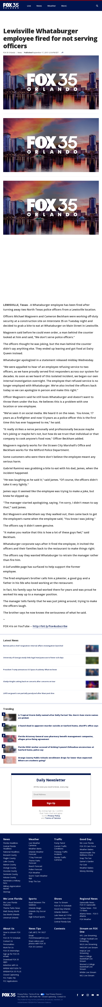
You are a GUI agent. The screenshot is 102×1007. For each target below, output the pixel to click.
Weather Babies (86, 849)
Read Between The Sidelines (37, 903)
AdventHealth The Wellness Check (87, 853)
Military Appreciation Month (12, 887)
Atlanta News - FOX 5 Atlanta (89, 914)
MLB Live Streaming (88, 944)
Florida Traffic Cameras (60, 858)
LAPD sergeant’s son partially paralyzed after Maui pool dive (28, 693)
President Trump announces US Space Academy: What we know (30, 669)
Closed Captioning (11, 974)
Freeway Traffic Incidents (61, 853)
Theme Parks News (11, 908)
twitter (82, 995)
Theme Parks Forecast (34, 861)
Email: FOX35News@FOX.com (39, 936)
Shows (58, 898)
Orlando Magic (35, 908)
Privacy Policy (54, 815)
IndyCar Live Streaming (85, 951)
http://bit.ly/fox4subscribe (50, 626)
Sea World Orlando (11, 914)
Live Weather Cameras (34, 844)
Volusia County (9, 877)
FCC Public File (9, 978)
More (63, 5)
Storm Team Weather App (38, 877)
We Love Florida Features (10, 903)
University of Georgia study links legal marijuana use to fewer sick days (33, 657)
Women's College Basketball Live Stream (87, 966)
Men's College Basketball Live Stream (86, 958)
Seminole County (10, 874)
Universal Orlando (10, 917)
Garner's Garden (87, 861)
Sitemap (6, 892)
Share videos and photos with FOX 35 (37, 942)
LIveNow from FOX (62, 918)
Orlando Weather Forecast (36, 853)
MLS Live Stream (87, 975)
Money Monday (86, 871)
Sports (33, 898)
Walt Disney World (11, 911)
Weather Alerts (35, 848)
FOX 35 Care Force (88, 846)
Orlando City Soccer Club (37, 912)
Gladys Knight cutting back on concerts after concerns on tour (29, 681)
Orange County (9, 868)
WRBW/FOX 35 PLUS (12, 971)
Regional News (88, 898)
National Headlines (11, 852)
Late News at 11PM (62, 915)
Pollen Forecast (35, 869)
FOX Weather (34, 872)
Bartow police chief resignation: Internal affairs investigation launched (33, 646)
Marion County (9, 864)
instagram (88, 995)
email (98, 995)
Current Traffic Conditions (60, 847)
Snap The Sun (35, 881)
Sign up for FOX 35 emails (11, 955)
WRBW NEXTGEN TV (12, 968)
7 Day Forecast (35, 857)
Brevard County (10, 855)
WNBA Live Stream (88, 972)
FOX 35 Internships (11, 950)
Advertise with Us (10, 965)
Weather (34, 839)
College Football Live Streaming (89, 939)
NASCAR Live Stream (89, 947)
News (20, 52)
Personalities (8, 944)
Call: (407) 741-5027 (37, 932)
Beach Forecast (35, 866)
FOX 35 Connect (36, 946)
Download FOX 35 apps (11, 960)
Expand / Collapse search (97, 6)
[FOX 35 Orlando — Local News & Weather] (12, 6)
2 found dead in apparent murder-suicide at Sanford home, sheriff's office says (58, 725)
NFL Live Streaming (88, 935)
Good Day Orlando (62, 909)
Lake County (8, 861)
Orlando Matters (61, 912)
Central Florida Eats (62, 921)
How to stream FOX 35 (11, 933)
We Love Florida (87, 843)
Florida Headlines (10, 843)
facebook (77, 995)
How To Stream (61, 902)
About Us (8, 928)
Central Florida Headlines (9, 847)
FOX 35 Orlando (9, 52)
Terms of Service (53, 818)
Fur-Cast (83, 864)
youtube (93, 995)
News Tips (35, 928)
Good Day (85, 839)
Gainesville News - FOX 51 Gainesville (87, 903)
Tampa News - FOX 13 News (88, 909)
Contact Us (8, 941)
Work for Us (8, 947)
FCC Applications (10, 981)
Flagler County (9, 858)
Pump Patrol (59, 843)
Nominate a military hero (11, 881)
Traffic (58, 839)
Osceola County (10, 871)
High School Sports (37, 917)
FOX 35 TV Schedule (62, 905)
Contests (59, 928)
